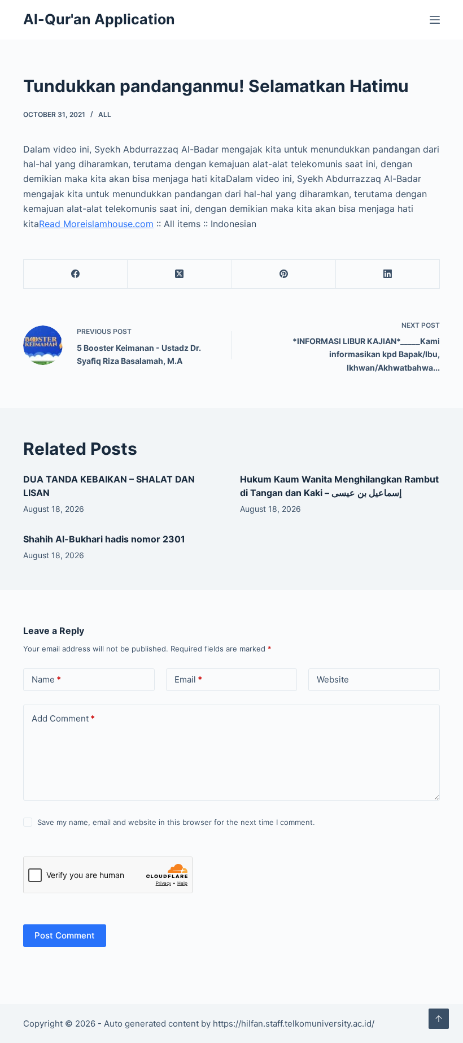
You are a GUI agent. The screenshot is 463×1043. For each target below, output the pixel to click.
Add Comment (63, 718)
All (104, 114)
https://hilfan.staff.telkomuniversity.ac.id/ (293, 1023)
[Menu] (435, 20)
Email (188, 679)
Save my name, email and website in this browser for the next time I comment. (176, 822)
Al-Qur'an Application (99, 19)
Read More (62, 223)
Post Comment (64, 935)
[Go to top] (439, 1019)
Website (333, 679)
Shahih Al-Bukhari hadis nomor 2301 (104, 539)
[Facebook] (76, 274)
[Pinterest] (284, 274)
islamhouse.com (119, 223)
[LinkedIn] (388, 274)
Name (46, 679)
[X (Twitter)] (179, 274)
